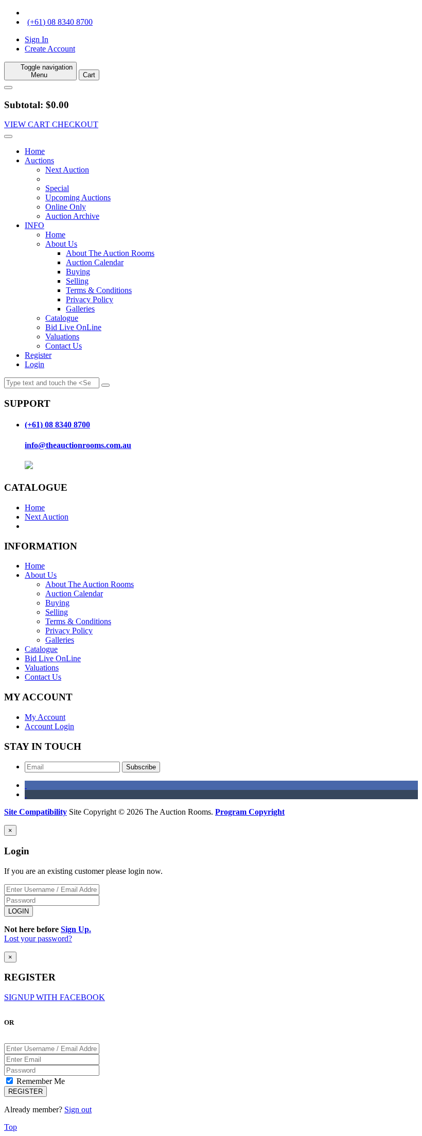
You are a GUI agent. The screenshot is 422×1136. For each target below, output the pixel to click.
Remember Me (39, 1081)
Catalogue (61, 318)
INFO (34, 225)
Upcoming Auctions (78, 197)
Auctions (39, 160)
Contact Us (63, 345)
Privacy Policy (89, 299)
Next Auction (67, 169)
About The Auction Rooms (110, 253)
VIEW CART (28, 124)
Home (35, 151)
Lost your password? (38, 938)
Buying (78, 271)
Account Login (49, 726)
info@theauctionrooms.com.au (78, 445)
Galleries (80, 308)
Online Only (65, 206)
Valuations (62, 336)
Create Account (50, 48)
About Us (61, 243)
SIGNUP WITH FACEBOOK (54, 997)
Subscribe (141, 767)
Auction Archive (72, 216)
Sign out (78, 1109)
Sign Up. (76, 929)
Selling (77, 281)
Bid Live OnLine (73, 327)
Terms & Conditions (99, 290)
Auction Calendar (95, 262)
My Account (45, 717)
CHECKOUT (75, 124)
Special (57, 188)
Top (10, 1127)
